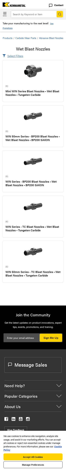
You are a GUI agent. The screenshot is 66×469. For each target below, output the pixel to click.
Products (7, 38)
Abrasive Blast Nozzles (51, 38)
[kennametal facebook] (6, 420)
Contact (58, 5)
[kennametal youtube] (21, 420)
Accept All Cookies (33, 457)
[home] (13, 6)
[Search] (59, 14)
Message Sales (30, 364)
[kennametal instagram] (28, 420)
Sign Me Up (50, 338)
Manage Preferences (33, 464)
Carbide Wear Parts (25, 38)
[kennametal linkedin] (13, 420)
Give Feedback (15, 430)
